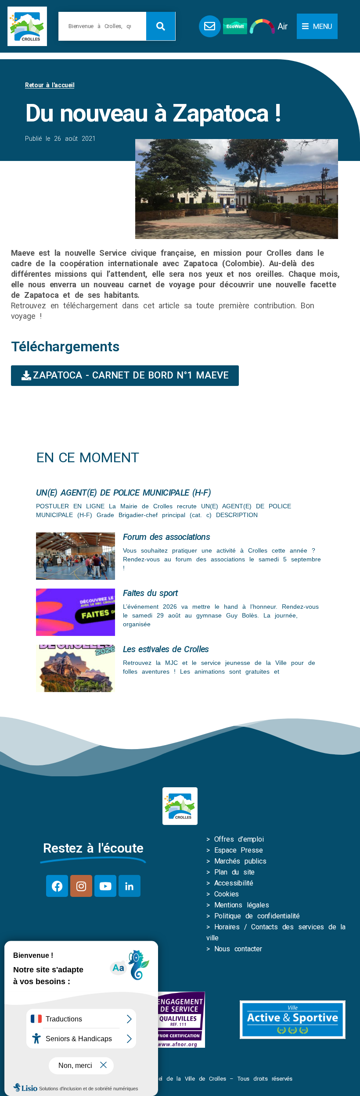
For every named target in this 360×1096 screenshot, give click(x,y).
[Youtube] (105, 886)
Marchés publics (240, 861)
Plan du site (234, 872)
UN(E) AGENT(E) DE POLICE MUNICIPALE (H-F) (123, 492)
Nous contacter (238, 949)
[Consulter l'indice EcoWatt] (235, 26)
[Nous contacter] (210, 26)
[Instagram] (81, 886)
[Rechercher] (160, 26)
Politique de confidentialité (257, 916)
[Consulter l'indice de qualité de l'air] (262, 26)
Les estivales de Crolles (166, 649)
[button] (317, 26)
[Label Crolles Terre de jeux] (178, 1020)
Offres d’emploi (239, 839)
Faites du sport (150, 593)
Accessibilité (233, 883)
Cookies (226, 894)
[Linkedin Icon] (129, 886)
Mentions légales (241, 905)
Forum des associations (166, 537)
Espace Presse (238, 850)
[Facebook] (57, 886)
